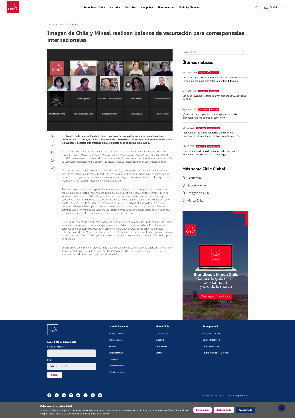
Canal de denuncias (211, 346)
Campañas (147, 7)
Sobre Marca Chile (94, 7)
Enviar (54, 374)
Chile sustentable (116, 353)
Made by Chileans (189, 7)
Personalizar (202, 410)
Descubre (130, 7)
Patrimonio (113, 346)
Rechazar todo (223, 410)
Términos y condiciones (213, 395)
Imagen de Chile (199, 193)
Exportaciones (197, 185)
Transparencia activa (211, 333)
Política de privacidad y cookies (216, 353)
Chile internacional (116, 372)
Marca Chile (195, 200)
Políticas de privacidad (237, 395)
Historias (115, 7)
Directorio (160, 340)
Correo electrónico (56, 346)
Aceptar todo (245, 410)
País (49, 360)
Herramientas (166, 7)
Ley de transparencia (211, 340)
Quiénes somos (162, 333)
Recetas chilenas (115, 340)
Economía (194, 178)
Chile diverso (114, 359)
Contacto (159, 353)
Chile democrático (116, 366)
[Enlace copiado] (53, 168)
